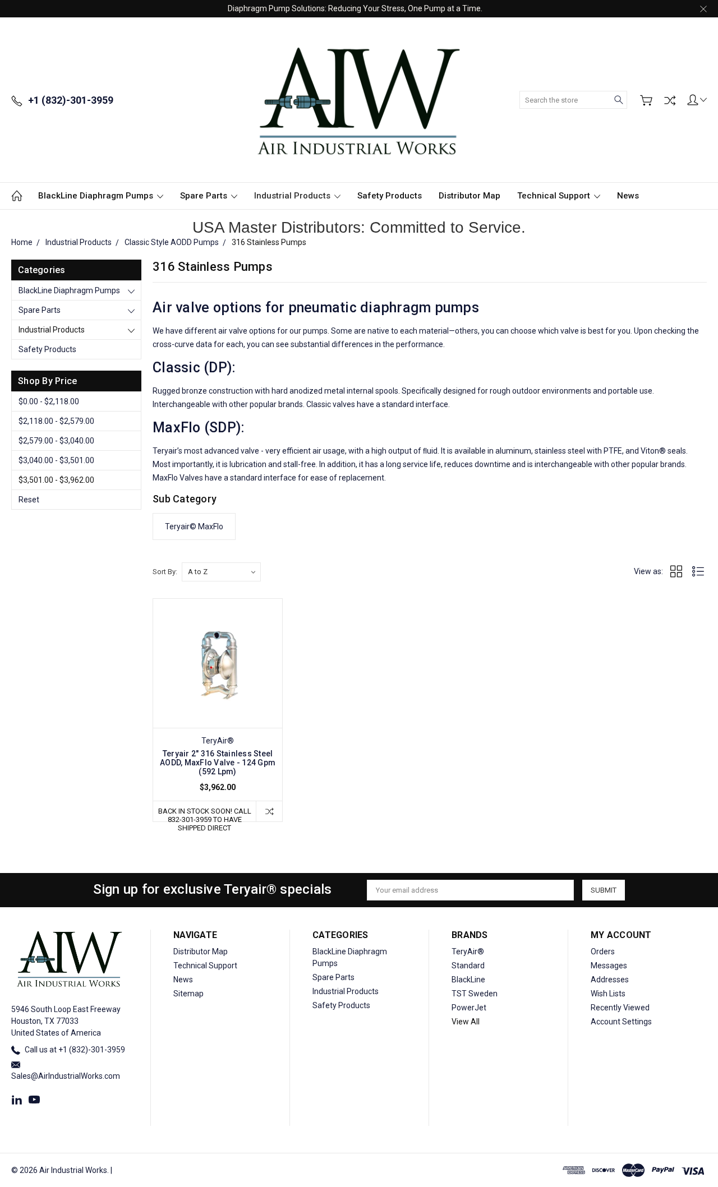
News (628, 196)
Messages (609, 965)
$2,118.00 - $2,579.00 (56, 421)
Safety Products (389, 196)
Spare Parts (204, 196)
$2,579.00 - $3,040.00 (56, 440)
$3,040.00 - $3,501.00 (56, 460)
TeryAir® (468, 951)
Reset (29, 499)
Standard (468, 965)
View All (466, 1021)
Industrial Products (293, 196)
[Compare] (670, 100)
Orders (603, 951)
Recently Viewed (620, 1007)
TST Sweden (475, 993)
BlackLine (468, 979)
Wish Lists (608, 993)
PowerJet (469, 1007)
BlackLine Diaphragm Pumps (96, 196)
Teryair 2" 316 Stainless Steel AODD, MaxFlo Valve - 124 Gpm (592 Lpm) (217, 762)
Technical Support (554, 196)
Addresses (610, 979)
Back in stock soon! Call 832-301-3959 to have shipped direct (204, 814)
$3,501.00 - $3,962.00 (56, 479)
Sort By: (165, 571)
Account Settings (621, 1021)
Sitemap (188, 993)
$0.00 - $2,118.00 (49, 401)
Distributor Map (469, 196)
